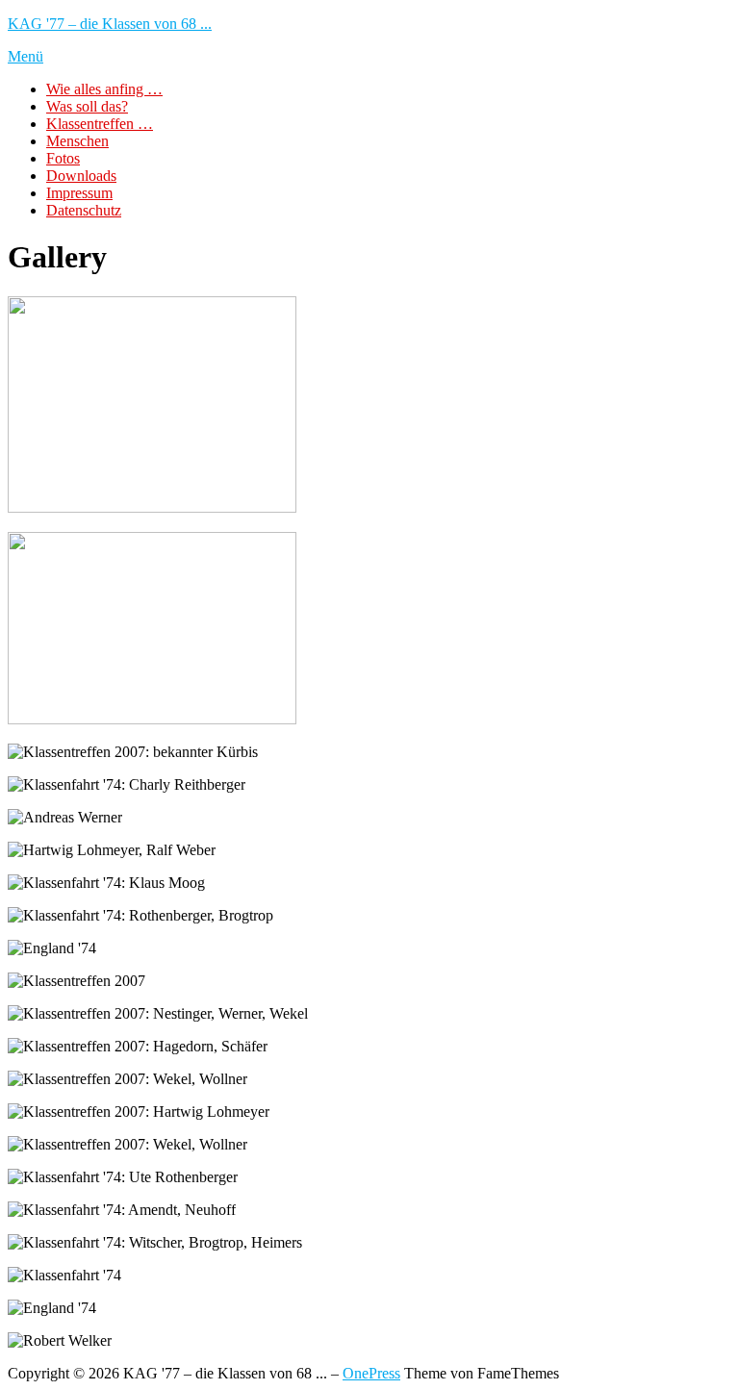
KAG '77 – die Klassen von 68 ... (110, 23)
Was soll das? (87, 106)
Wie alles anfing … (104, 89)
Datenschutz (83, 210)
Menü (25, 56)
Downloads (81, 175)
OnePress (371, 1373)
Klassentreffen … (99, 123)
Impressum (79, 193)
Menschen (77, 141)
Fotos (63, 158)
